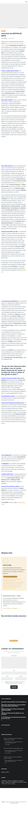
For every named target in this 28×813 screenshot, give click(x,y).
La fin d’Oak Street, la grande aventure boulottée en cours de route (13, 718)
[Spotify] (21, 798)
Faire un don (4, 783)
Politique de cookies (22, 782)
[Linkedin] (14, 798)
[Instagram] (9, 798)
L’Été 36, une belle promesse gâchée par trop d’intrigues (12, 713)
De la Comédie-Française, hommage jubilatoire (13, 583)
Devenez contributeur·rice (13, 780)
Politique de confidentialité (11, 782)
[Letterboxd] (19, 798)
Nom (14, 670)
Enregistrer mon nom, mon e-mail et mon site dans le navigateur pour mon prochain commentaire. (15, 682)
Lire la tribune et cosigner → (11, 608)
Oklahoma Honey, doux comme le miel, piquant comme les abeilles (12, 709)
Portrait (3, 30)
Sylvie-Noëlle (4, 38)
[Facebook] (4, 798)
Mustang (3, 477)
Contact (13, 783)
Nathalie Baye (13, 640)
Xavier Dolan (18, 182)
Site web (21, 676)
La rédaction (4, 780)
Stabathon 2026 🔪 (5, 772)
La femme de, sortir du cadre (9, 588)
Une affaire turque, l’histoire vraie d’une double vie (14, 582)
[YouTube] (11, 798)
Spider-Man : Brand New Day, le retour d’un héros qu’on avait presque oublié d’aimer (13, 705)
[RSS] (24, 798)
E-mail (7, 676)
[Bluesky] (16, 798)
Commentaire (14, 655)
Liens (9, 783)
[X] (6, 798)
